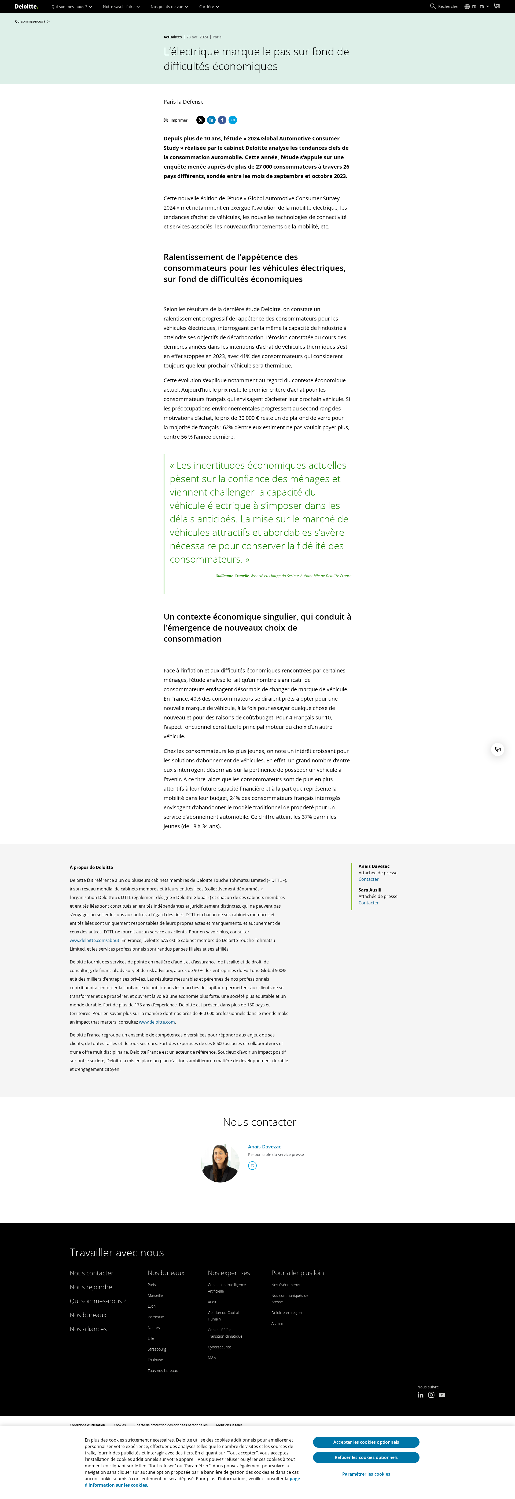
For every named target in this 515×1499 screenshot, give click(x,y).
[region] (257, 1462)
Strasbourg (157, 1349)
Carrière (207, 6)
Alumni (277, 1323)
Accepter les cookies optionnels (366, 1442)
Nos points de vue (167, 6)
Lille (151, 1338)
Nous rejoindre (91, 1286)
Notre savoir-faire (119, 6)
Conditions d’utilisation (87, 1425)
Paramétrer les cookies (366, 1474)
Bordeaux (156, 1316)
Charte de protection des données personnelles (171, 1425)
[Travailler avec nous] (497, 7)
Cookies (120, 1425)
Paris (152, 1284)
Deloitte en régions (287, 1312)
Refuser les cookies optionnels (366, 1457)
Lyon (152, 1306)
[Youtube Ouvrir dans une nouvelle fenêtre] (442, 1395)
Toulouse (155, 1359)
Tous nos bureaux (163, 1370)
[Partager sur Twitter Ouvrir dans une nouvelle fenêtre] (200, 120)
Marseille (155, 1295)
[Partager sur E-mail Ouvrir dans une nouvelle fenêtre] (233, 120)
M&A (212, 1357)
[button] (444, 6)
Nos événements (285, 1284)
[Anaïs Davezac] (220, 1163)
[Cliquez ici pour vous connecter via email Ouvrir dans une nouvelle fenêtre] (252, 1165)
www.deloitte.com (157, 1022)
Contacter (369, 879)
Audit (212, 1301)
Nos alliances (88, 1328)
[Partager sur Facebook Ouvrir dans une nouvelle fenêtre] (222, 120)
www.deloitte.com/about (94, 940)
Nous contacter (91, 1272)
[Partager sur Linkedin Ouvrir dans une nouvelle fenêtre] (211, 120)
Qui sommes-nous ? (70, 6)
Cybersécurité (219, 1346)
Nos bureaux (88, 1314)
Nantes (154, 1327)
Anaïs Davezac (264, 1146)
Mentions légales (229, 1425)
